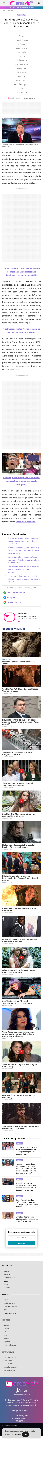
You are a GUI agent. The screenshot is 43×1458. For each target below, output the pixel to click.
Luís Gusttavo (16, 98)
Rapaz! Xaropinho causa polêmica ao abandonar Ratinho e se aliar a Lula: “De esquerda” (23, 560)
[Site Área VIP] (21, 3)
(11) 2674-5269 (21, 1421)
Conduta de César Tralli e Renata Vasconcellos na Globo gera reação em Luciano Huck (26, 1150)
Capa (3, 11)
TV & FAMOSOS (7, 1266)
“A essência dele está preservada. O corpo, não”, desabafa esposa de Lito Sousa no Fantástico (26, 1186)
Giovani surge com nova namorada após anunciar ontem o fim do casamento (22, 541)
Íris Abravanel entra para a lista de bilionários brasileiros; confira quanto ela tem (23, 579)
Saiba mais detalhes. (26, 522)
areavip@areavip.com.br (21, 1418)
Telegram (11, 597)
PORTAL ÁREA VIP (8, 1352)
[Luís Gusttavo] (8, 98)
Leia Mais (17, 1434)
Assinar (21, 1243)
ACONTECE (6, 1320)
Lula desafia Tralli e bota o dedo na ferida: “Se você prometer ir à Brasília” (23, 569)
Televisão (10, 11)
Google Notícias (14, 602)
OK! (25, 1434)
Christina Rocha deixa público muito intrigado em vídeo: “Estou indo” (27, 1219)
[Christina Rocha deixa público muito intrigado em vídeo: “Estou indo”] (8, 1215)
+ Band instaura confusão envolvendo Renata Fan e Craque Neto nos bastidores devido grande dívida (21, 271)
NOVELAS (5, 1294)
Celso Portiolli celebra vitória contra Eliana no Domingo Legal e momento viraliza (27, 1203)
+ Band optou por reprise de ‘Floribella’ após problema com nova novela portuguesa (21, 481)
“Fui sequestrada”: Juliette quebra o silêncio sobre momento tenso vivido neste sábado (23, 550)
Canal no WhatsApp (16, 592)
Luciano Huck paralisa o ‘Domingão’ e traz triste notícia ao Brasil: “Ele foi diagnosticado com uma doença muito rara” (26, 1168)
